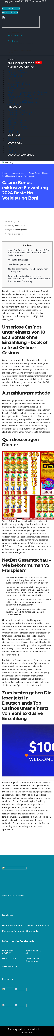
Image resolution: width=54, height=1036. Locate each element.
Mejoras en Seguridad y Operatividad (20, 930)
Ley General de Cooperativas (32, 959)
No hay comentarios (14, 234)
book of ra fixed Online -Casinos (28, 366)
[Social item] (4, 5)
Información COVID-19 (8, 951)
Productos (15, 107)
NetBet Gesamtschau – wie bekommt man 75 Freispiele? (28, 270)
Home (4, 173)
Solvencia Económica (21, 155)
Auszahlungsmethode (18, 259)
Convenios (13, 140)
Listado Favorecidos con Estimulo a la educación (26, 925)
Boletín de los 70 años (33, 951)
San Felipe (13, 152)
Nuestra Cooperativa (21, 67)
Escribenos (13, 41)
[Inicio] (8, 162)
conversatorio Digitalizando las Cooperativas (22, 103)
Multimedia (13, 132)
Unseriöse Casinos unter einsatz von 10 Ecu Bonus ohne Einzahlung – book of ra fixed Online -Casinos (28, 253)
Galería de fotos (9, 966)
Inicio (11, 59)
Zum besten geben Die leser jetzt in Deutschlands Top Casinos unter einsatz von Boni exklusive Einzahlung (29, 279)
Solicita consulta (15, 35)
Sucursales (15, 143)
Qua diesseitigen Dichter (19, 264)
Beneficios (14, 135)
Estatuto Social (9, 958)
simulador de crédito (24, 62)
